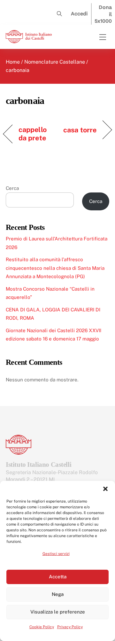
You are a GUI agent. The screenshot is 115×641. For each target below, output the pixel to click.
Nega (58, 594)
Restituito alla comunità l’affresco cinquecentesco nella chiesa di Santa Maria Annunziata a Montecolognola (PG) (55, 268)
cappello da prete (33, 133)
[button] (105, 489)
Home (13, 62)
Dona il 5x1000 (103, 14)
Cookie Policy (41, 627)
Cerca (12, 188)
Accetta (57, 576)
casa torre (79, 130)
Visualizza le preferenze (57, 611)
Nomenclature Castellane (54, 62)
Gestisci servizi (56, 553)
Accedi (79, 14)
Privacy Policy (70, 627)
